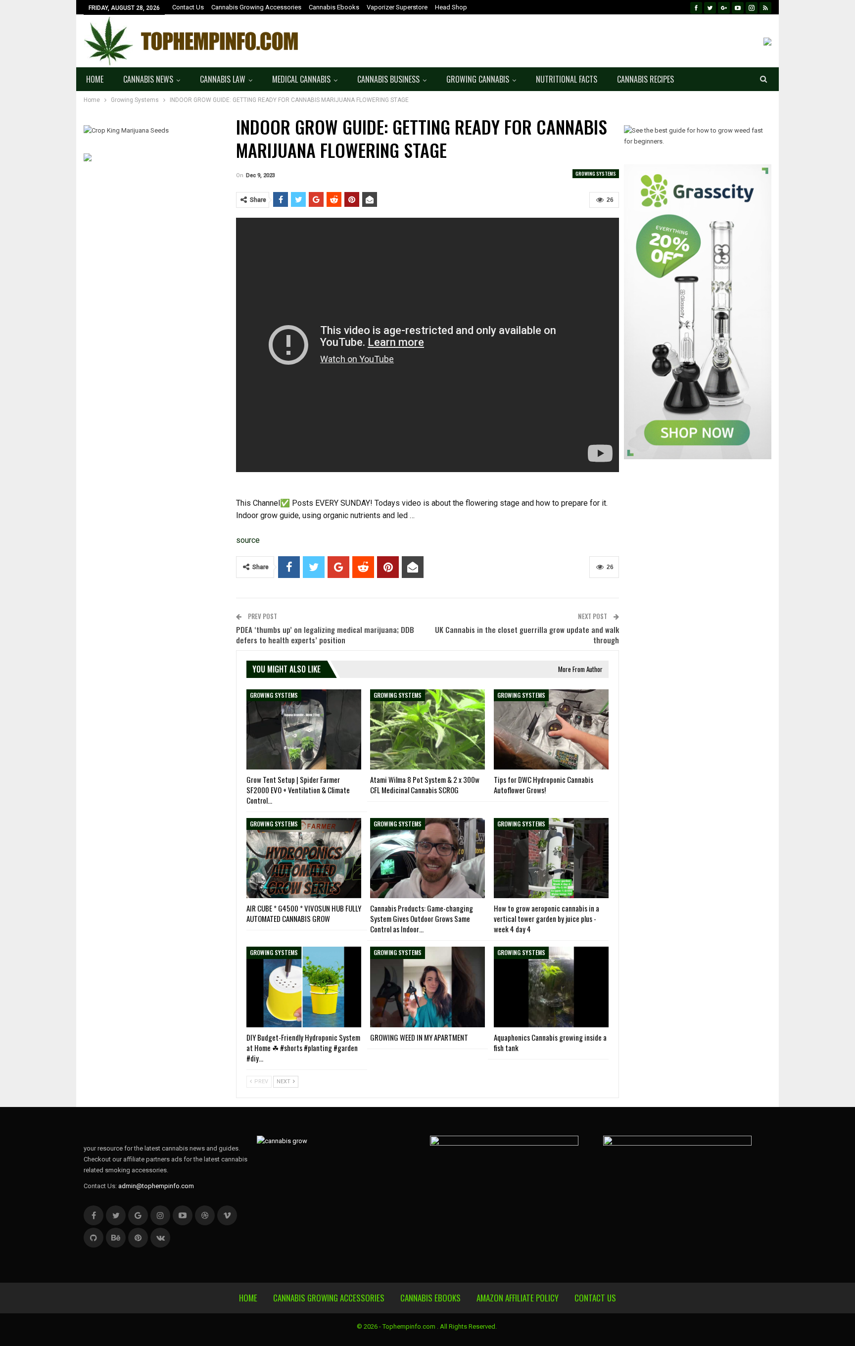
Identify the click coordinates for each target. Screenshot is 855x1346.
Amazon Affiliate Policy (517, 1298)
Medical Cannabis (301, 79)
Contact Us (188, 7)
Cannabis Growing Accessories (256, 7)
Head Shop (451, 7)
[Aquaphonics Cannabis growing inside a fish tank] (551, 987)
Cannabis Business (388, 79)
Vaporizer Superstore (397, 7)
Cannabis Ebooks (334, 7)
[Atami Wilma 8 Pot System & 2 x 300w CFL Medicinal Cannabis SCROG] (427, 729)
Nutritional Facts (566, 79)
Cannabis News (148, 79)
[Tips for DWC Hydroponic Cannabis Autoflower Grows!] (551, 729)
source (248, 540)
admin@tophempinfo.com (156, 1186)
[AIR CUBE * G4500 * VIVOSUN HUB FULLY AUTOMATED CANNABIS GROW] (303, 858)
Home (94, 79)
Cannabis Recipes (645, 79)
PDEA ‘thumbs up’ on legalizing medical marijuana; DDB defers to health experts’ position (325, 634)
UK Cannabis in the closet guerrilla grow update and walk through (527, 634)
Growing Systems (595, 173)
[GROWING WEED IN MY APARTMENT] (427, 987)
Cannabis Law (222, 79)
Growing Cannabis (477, 79)
